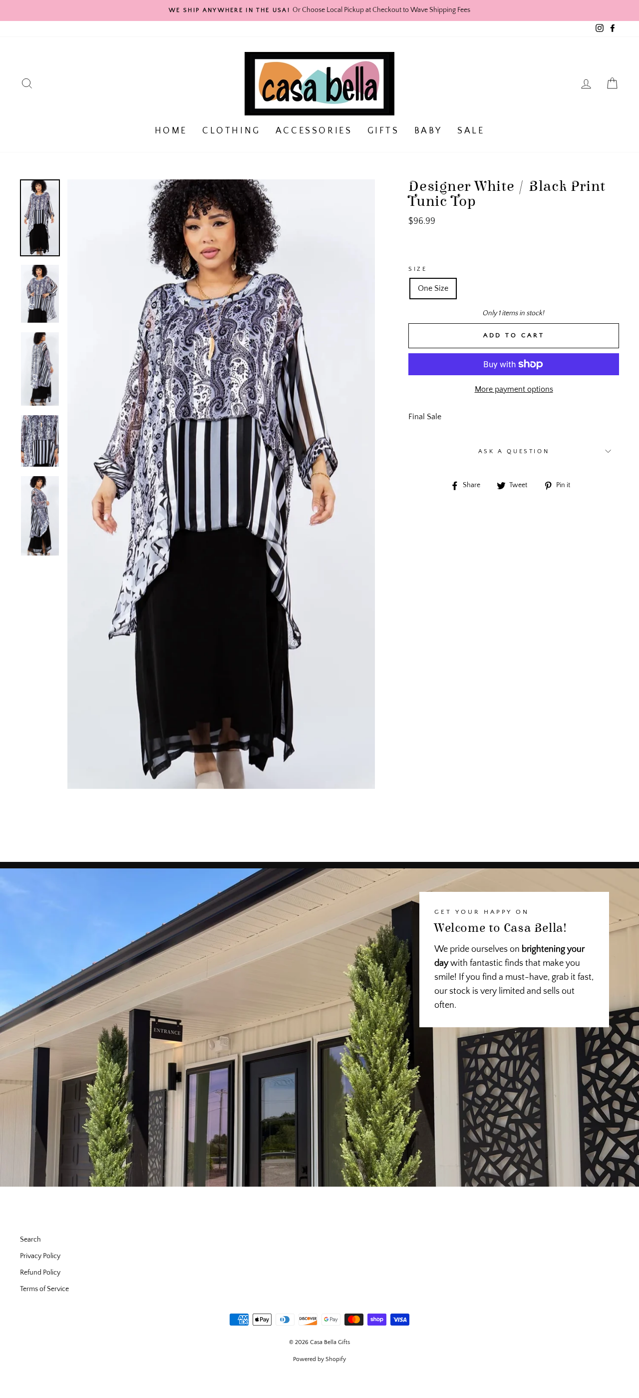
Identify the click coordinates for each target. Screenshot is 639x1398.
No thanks (319, 733)
